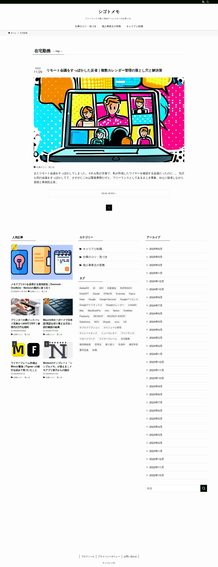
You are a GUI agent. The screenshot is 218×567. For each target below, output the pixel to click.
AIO (101, 288)
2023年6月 (155, 410)
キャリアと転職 (92, 249)
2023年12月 (156, 362)
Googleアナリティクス (91, 304)
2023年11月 (156, 370)
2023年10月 (156, 378)
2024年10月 (156, 289)
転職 (94, 349)
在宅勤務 (125, 338)
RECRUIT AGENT (116, 316)
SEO (96, 321)
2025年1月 (155, 273)
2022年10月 (156, 475)
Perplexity (84, 316)
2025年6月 (155, 249)
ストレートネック (88, 333)
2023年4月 (155, 427)
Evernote (120, 293)
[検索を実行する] (203, 488)
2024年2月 (155, 346)
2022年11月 (156, 467)
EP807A (108, 293)
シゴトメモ (109, 11)
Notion (116, 310)
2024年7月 (155, 305)
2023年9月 (155, 386)
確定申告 (133, 344)
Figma (132, 293)
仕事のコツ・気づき (95, 257)
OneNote (127, 310)
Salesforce (85, 321)
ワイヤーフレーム (108, 338)
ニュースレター (109, 333)
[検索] (207, 2)
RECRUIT (98, 316)
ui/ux (117, 321)
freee (82, 299)
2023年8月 (155, 394)
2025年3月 (155, 265)
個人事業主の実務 (94, 265)
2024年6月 (155, 313)
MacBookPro (94, 310)
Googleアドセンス (129, 299)
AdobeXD (84, 288)
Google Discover (108, 299)
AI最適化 (111, 288)
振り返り (109, 344)
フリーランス (127, 333)
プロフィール (88, 556)
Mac (82, 310)
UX (125, 321)
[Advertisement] (176, 521)
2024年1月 (155, 354)
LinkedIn (132, 304)
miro (107, 310)
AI (94, 288)
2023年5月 (155, 418)
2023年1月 (155, 451)
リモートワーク (87, 338)
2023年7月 (155, 402)
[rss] (203, 2)
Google (92, 299)
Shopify (107, 321)
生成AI (121, 344)
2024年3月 (155, 338)
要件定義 (84, 349)
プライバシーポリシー (109, 556)
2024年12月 (156, 281)
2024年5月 (155, 322)
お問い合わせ (130, 556)
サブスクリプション (89, 327)
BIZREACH (125, 288)
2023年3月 (155, 435)
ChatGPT (84, 293)
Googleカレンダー (115, 304)
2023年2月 (155, 443)
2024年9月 (155, 297)
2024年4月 (155, 330)
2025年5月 (155, 257)
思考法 (98, 344)
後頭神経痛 (85, 344)
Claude (96, 293)
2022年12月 (156, 459)
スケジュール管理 (112, 327)
